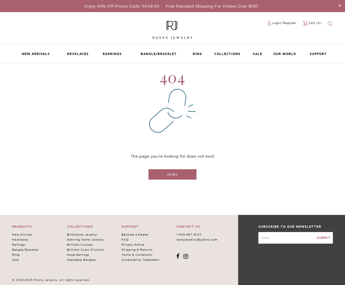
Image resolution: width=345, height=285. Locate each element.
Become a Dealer (135, 234)
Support (318, 53)
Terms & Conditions (137, 254)
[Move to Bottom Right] (43, 281)
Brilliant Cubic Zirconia (85, 249)
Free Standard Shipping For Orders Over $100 (212, 6)
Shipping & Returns (136, 249)
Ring (197, 53)
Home (172, 174)
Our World (284, 53)
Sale (257, 53)
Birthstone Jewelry (82, 234)
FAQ (125, 239)
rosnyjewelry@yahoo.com (196, 239)
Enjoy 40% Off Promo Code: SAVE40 (121, 6)
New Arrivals (36, 53)
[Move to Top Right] (43, 278)
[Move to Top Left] (40, 278)
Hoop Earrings (78, 254)
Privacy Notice (133, 244)
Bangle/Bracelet (159, 53)
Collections (227, 53)
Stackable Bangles (81, 259)
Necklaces (78, 53)
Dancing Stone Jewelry (85, 239)
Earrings (112, 53)
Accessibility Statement (140, 259)
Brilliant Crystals (80, 244)
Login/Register (284, 22)
